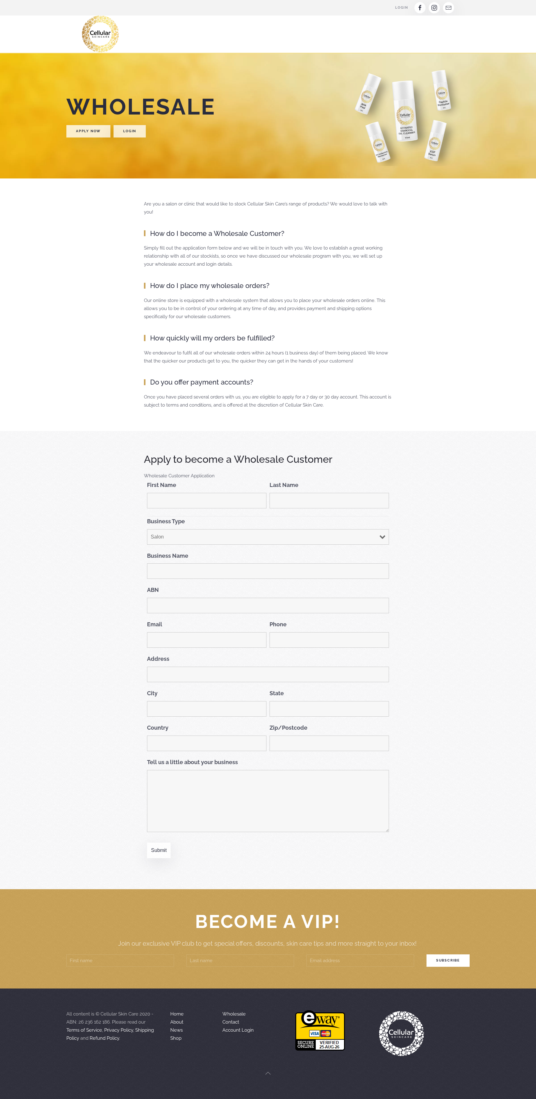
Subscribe (448, 960)
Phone (278, 624)
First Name (161, 485)
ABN (153, 590)
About (176, 1022)
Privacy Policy (118, 1030)
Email (154, 624)
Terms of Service (84, 1030)
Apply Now (88, 131)
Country (157, 727)
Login (401, 8)
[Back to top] (268, 1073)
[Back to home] (100, 34)
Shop (175, 1038)
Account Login (238, 1030)
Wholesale (234, 1014)
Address (158, 658)
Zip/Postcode (288, 727)
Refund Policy (104, 1038)
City (152, 693)
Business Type (166, 521)
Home (177, 1014)
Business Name (167, 555)
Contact (230, 1022)
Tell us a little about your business (192, 762)
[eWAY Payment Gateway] (320, 1030)
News (176, 1030)
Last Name (284, 485)
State (277, 693)
